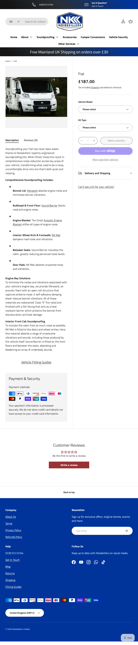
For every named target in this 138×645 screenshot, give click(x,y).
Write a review (69, 465)
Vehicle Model (85, 102)
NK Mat (56, 235)
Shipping (95, 87)
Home (13, 37)
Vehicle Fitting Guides (36, 362)
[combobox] (26, 21)
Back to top (69, 492)
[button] (130, 21)
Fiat (15, 61)
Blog (7, 567)
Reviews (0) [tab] (31, 140)
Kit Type (82, 120)
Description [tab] (12, 140)
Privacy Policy (13, 530)
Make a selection (116, 140)
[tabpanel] (36, 249)
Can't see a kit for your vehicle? (96, 187)
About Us (10, 517)
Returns (10, 573)
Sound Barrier (50, 205)
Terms (8, 523)
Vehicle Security (118, 37)
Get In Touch (12, 560)
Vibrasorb (32, 191)
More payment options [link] (105, 159)
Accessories (70, 37)
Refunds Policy (13, 537)
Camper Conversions (93, 37)
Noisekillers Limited (20, 629)
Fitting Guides (13, 587)
